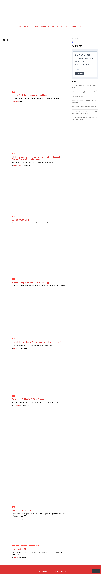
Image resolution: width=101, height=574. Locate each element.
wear (49, 27)
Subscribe (95, 570)
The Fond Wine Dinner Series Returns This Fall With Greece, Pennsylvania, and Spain (84, 112)
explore (74, 27)
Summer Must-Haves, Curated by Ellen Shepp (29, 95)
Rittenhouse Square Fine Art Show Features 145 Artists (84, 86)
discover (43, 27)
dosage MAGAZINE (19, 549)
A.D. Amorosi (16, 348)
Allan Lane (16, 226)
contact (80, 27)
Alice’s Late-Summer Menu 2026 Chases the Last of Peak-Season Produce (84, 118)
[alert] (85, 42)
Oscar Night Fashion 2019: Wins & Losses (28, 399)
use (53, 27)
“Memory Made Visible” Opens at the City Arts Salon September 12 (84, 101)
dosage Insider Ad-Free (24, 27)
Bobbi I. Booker (17, 165)
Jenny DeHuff (16, 405)
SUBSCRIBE (79, 73)
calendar (37, 27)
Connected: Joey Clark (20, 219)
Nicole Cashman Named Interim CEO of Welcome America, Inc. (84, 107)
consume (68, 27)
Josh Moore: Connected (77, 96)
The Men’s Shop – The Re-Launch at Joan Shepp (30, 282)
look (57, 27)
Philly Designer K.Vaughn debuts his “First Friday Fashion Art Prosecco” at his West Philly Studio (36, 158)
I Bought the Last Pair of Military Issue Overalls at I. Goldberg (36, 341)
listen (62, 27)
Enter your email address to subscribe (82, 65)
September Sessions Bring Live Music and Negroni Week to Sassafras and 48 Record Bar (84, 91)
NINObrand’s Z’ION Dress (21, 510)
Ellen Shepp (16, 101)
